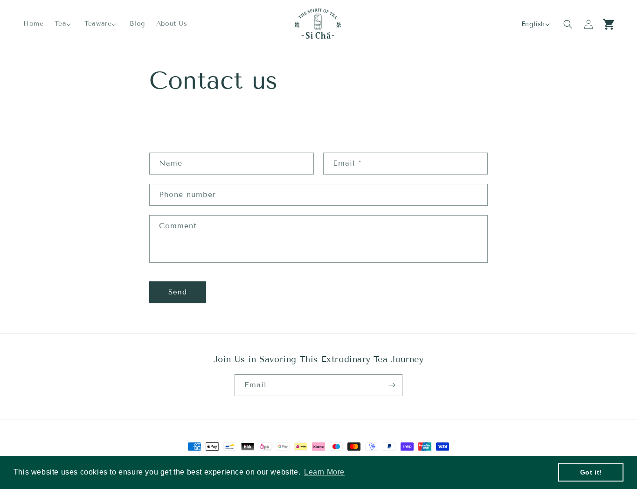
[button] (64, 24)
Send (177, 292)
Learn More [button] (324, 472)
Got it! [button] (591, 472)
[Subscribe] (391, 385)
